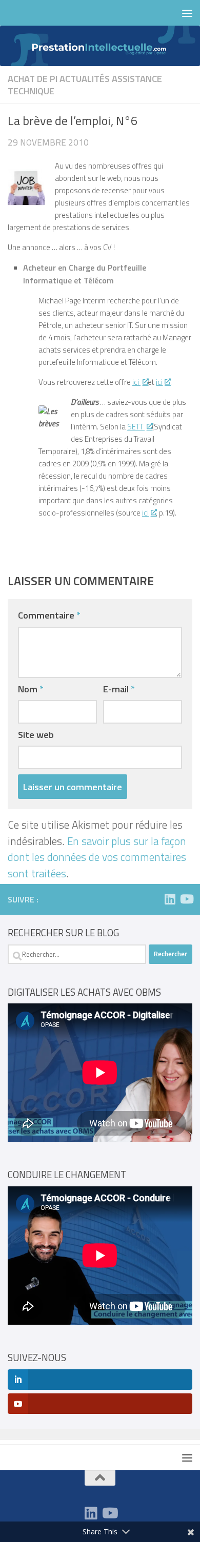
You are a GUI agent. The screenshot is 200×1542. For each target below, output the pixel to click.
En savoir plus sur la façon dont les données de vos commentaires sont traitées (97, 857)
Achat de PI (32, 78)
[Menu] (187, 13)
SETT (136, 427)
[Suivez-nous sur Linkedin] (170, 899)
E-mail (119, 689)
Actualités (84, 78)
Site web (36, 734)
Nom (31, 689)
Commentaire (49, 615)
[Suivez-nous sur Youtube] (186, 899)
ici (136, 382)
